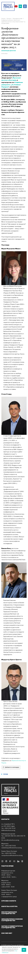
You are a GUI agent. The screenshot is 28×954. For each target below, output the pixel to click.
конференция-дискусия (8, 50)
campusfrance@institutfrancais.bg (12, 855)
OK (24, 950)
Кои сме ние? (6, 933)
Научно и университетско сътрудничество (12, 926)
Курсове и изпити (8, 901)
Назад (5, 774)
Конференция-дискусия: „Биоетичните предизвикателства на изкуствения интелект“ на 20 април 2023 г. (13, 21)
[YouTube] (16, 6)
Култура (9, 18)
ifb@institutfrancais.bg (8, 830)
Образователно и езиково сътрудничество (12, 919)
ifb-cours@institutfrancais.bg (10, 840)
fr (20, 6)
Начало (3, 18)
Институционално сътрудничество (9, 912)
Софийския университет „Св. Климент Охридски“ (12, 84)
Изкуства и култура (9, 906)
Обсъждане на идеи (17, 18)
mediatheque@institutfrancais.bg (11, 848)
